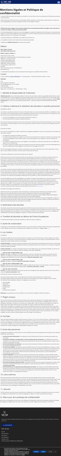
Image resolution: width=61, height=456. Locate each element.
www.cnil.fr (40, 186)
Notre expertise (4, 433)
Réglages (50, 451)
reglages (23, 454)
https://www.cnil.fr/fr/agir (9, 365)
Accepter (36, 451)
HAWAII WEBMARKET (15, 76)
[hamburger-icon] (58, 2)
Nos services (4, 435)
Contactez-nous (5, 439)
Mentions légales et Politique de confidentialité (12, 441)
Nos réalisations (5, 437)
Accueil (3, 431)
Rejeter (43, 451)
